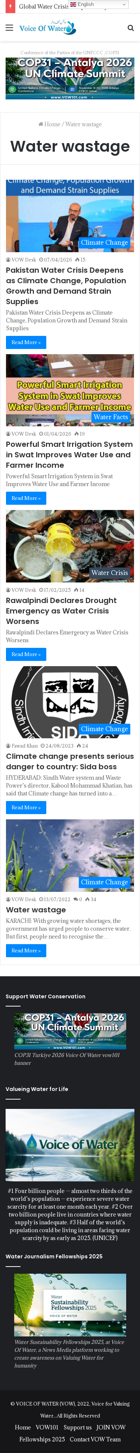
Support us (77, 1427)
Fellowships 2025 (42, 1439)
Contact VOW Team (95, 1439)
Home (51, 124)
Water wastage (36, 910)
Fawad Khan (25, 746)
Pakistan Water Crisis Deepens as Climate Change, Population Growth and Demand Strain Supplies (66, 286)
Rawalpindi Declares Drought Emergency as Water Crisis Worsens (61, 611)
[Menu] (9, 30)
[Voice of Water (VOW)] (48, 27)
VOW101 (47, 1427)
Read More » (26, 342)
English (85, 4)
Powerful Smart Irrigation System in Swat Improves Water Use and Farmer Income (69, 454)
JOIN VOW (111, 1427)
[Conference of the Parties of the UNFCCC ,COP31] (70, 77)
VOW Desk (24, 260)
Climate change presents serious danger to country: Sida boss (70, 761)
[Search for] (130, 30)
